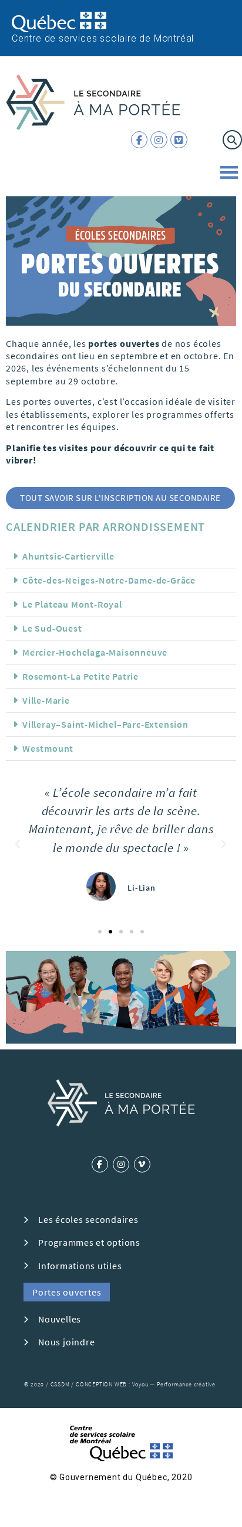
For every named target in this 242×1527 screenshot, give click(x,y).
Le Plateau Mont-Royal (72, 604)
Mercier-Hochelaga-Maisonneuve (94, 652)
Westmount (47, 748)
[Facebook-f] (139, 139)
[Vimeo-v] (142, 1164)
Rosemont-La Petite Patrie (80, 676)
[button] (232, 139)
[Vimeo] (178, 139)
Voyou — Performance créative (174, 1384)
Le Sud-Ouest (52, 628)
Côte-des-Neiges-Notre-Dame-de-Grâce (109, 580)
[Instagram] (158, 139)
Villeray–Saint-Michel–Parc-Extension (105, 724)
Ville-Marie (46, 700)
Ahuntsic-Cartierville (68, 556)
